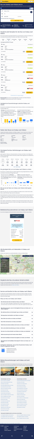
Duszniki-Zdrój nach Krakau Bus (6, 393)
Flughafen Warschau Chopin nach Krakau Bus (8, 418)
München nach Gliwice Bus (21, 399)
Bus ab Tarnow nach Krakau (5, 408)
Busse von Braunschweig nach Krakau (6, 382)
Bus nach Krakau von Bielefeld (5, 380)
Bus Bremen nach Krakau (4, 383)
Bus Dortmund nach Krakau (5, 391)
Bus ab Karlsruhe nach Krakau (5, 397)
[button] (18, 262)
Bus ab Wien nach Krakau (5, 410)
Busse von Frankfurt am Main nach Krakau (7, 394)
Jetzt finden (29, 51)
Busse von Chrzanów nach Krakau (6, 388)
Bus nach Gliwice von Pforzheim (22, 402)
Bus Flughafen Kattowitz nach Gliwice (22, 416)
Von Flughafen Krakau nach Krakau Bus (7, 416)
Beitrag (24, 428)
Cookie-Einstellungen (18, 428)
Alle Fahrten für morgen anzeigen (17, 95)
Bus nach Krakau (11, 423)
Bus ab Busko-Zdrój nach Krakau (6, 386)
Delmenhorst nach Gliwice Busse (22, 383)
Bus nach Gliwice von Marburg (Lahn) (22, 397)
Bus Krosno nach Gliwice (20, 396)
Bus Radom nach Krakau (4, 405)
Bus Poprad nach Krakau (4, 402)
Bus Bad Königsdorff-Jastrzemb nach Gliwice (23, 380)
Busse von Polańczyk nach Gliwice (22, 404)
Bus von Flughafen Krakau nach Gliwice (23, 418)
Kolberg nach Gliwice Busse (21, 394)
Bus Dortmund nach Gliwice (21, 385)
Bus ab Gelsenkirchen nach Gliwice (22, 388)
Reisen (15, 430)
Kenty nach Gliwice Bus (20, 393)
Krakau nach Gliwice (15, 284)
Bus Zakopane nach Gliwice (21, 407)
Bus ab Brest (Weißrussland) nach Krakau (7, 385)
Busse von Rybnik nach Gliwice (21, 405)
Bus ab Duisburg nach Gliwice (21, 386)
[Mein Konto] (26, 1)
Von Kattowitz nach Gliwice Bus (21, 391)
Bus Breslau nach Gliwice (20, 382)
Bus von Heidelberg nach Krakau (6, 396)
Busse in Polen (6, 423)
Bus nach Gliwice (17, 423)
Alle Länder (25, 430)
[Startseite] (13, 1)
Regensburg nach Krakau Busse (5, 407)
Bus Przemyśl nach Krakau (5, 404)
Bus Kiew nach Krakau (4, 399)
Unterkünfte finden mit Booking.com (8, 18)
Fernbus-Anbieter (7, 430)
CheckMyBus (2, 423)
